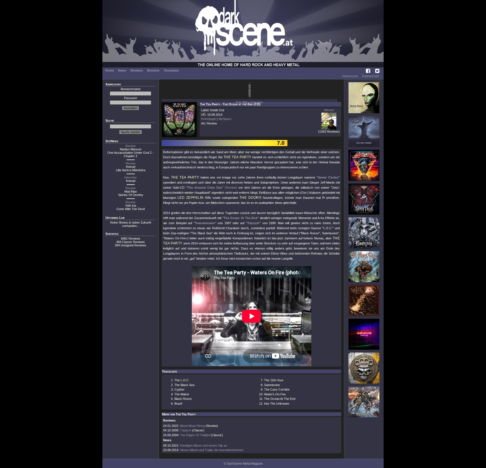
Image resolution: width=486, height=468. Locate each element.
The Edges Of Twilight (195, 435)
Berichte (153, 70)
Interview (130, 177)
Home (109, 70)
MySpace (225, 119)
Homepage (208, 119)
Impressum (350, 76)
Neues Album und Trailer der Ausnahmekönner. (212, 450)
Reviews (136, 70)
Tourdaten (171, 70)
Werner (329, 110)
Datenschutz (370, 76)
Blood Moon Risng (192, 425)
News (122, 70)
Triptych (185, 430)
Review (130, 146)
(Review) (231, 187)
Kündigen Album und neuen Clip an (203, 445)
